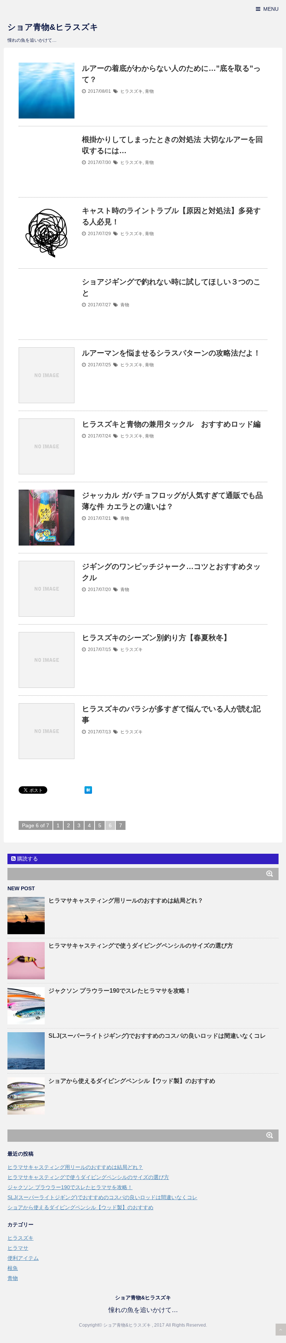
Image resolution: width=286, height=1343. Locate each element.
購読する (27, 859)
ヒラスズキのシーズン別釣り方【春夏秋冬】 (156, 637)
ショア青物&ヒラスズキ (52, 27)
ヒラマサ (17, 1248)
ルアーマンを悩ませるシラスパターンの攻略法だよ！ (171, 353)
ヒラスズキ (131, 91)
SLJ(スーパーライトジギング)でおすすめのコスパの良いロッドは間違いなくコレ (157, 1036)
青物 (149, 91)
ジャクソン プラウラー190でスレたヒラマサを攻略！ (119, 990)
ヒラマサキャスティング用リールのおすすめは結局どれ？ (125, 900)
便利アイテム (23, 1258)
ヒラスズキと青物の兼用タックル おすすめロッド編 (171, 424)
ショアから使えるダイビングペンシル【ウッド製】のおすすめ (131, 1081)
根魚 (12, 1268)
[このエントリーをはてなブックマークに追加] (88, 790)
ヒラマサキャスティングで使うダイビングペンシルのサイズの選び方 (140, 945)
